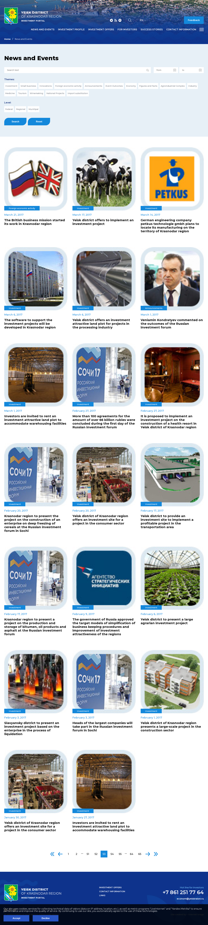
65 (139, 854)
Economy (131, 86)
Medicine (10, 93)
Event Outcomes (114, 86)
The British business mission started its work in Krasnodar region (34, 222)
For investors (127, 29)
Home (7, 39)
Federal (9, 109)
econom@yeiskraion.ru (190, 899)
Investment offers (101, 29)
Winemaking (36, 93)
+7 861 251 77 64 (183, 892)
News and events (42, 29)
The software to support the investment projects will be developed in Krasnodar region (30, 323)
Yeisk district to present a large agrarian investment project (167, 621)
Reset (39, 121)
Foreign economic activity (68, 86)
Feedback (194, 20)
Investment (11, 86)
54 (112, 854)
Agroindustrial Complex (173, 86)
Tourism (22, 93)
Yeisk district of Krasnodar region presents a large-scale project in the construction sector (171, 726)
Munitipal (33, 109)
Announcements (93, 86)
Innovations (45, 86)
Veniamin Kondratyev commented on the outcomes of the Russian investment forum (172, 323)
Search (15, 121)
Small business (28, 86)
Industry (192, 86)
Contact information (181, 29)
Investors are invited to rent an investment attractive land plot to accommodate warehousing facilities (35, 419)
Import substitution (78, 93)
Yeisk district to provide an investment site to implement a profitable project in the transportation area (167, 521)
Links (102, 895)
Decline (46, 918)
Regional (20, 109)
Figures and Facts (148, 86)
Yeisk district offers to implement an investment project (103, 222)
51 (88, 854)
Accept (16, 918)
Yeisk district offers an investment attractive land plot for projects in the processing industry (101, 323)
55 (120, 854)
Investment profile (71, 29)
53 (104, 854)
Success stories (152, 29)
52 (96, 854)
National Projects (55, 93)
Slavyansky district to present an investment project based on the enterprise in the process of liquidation (31, 728)
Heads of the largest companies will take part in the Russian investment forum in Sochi (102, 726)
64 (131, 854)
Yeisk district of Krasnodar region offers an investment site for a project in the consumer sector (100, 519)
